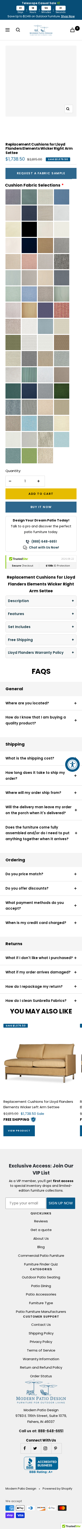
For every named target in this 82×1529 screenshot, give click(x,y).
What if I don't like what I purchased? (39, 957)
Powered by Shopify (57, 1488)
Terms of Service (41, 1350)
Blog (41, 1246)
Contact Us (41, 1324)
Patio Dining (41, 1285)
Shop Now (68, 16)
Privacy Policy (41, 1341)
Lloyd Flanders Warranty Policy (36, 652)
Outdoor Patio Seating (41, 1277)
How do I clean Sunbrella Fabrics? (36, 1000)
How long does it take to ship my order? (35, 775)
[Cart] (73, 30)
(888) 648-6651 (44, 541)
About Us (41, 1238)
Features (16, 613)
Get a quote (41, 1229)
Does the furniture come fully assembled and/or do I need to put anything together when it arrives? (37, 833)
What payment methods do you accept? (34, 905)
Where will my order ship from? (33, 792)
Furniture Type (41, 1303)
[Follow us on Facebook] (25, 1448)
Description (18, 600)
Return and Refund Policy (41, 1367)
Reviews (41, 1221)
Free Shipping (20, 639)
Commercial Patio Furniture (41, 1255)
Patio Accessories (41, 1294)
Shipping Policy (41, 1333)
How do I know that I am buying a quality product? (35, 720)
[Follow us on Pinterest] (56, 1448)
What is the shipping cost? (29, 758)
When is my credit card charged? (35, 922)
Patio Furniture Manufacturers (41, 1311)
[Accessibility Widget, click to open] (72, 764)
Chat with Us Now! (44, 547)
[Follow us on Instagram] (46, 1448)
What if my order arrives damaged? (38, 972)
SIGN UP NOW (61, 1203)
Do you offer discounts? (27, 888)
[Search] (19, 30)
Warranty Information (41, 1359)
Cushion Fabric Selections (32, 185)
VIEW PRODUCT (19, 1130)
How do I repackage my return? (34, 986)
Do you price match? (24, 874)
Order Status (41, 1376)
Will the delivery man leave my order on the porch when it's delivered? (38, 810)
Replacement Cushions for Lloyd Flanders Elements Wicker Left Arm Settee (38, 1104)
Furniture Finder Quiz (41, 1264)
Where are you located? (27, 703)
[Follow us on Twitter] (36, 1448)
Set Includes (19, 626)
